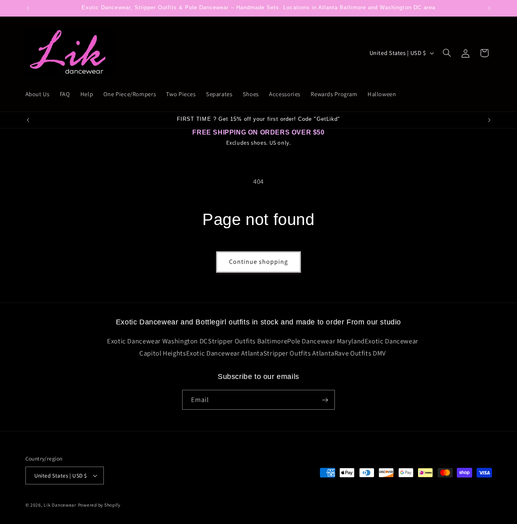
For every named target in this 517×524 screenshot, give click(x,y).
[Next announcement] (489, 8)
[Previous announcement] (28, 8)
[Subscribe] (325, 400)
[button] (446, 53)
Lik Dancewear (60, 505)
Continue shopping (258, 261)
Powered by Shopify (99, 505)
